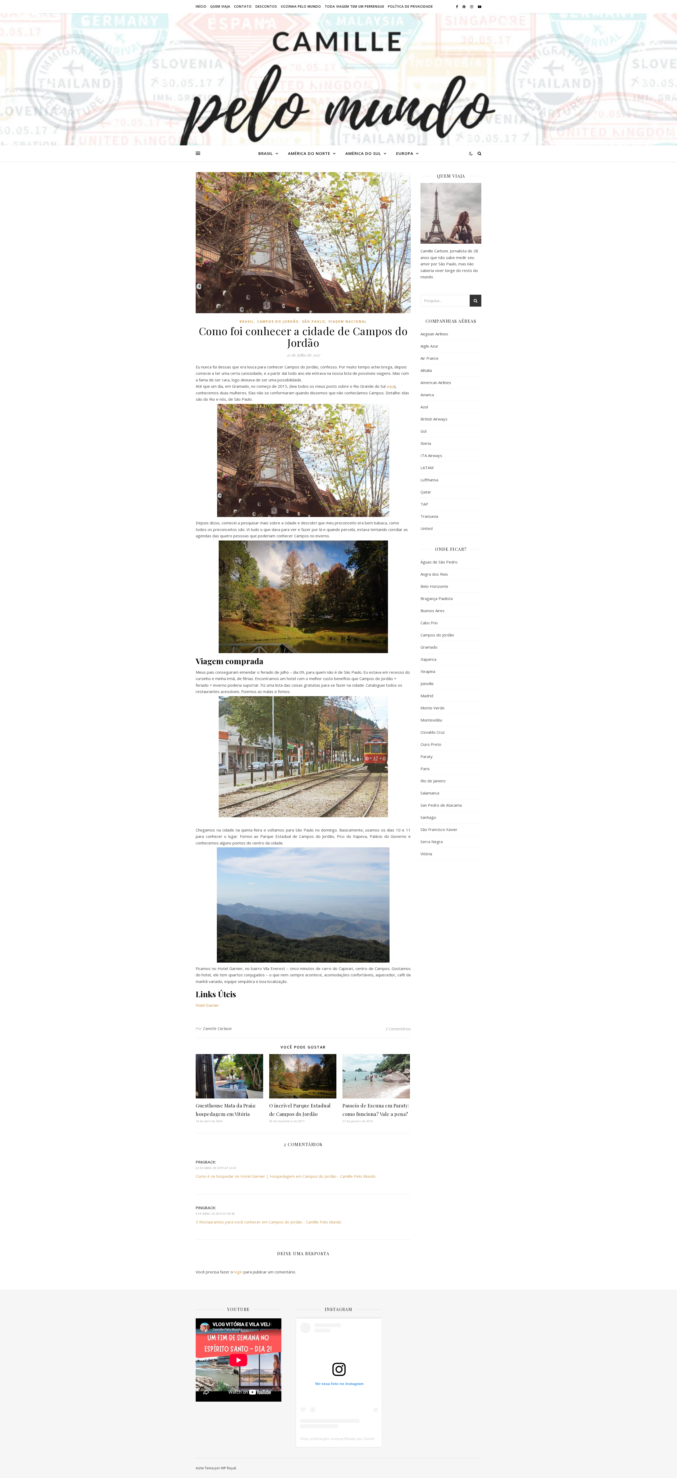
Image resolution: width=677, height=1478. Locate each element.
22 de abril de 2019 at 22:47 (216, 1168)
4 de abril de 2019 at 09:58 (215, 1214)
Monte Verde (432, 707)
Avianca (427, 394)
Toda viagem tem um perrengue (354, 6)
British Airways (433, 419)
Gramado (428, 647)
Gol (423, 431)
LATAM (426, 467)
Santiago (428, 817)
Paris (425, 768)
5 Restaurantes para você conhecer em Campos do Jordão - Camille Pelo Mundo (268, 1222)
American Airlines (435, 382)
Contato (243, 6)
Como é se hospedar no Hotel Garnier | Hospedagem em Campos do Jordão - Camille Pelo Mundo (286, 1176)
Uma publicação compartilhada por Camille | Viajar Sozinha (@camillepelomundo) (373, 1439)
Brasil (265, 153)
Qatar (425, 492)
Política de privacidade (410, 6)
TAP (424, 504)
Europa (404, 153)
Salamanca (429, 793)
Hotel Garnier (207, 1005)
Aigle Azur (429, 346)
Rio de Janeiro (433, 780)
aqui (390, 386)
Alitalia (426, 370)
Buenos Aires (432, 610)
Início (201, 6)
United (426, 528)
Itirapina (427, 671)
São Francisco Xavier (439, 829)
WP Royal (228, 1468)
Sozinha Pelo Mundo (301, 6)
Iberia (425, 443)
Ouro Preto (430, 744)
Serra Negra (431, 841)
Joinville (427, 683)
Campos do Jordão (278, 321)
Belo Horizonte (434, 586)
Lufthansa (429, 479)
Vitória (426, 853)
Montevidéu (431, 720)
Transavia (429, 516)
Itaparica (428, 659)
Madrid (426, 695)
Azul (424, 406)
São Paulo (313, 321)
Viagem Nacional (347, 321)
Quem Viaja (220, 6)
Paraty (426, 756)
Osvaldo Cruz (432, 732)
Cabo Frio (429, 622)
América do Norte (309, 153)
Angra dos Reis (434, 574)
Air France (429, 358)
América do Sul (363, 153)
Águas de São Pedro (439, 562)
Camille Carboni (217, 1028)
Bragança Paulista (436, 598)
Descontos (266, 6)
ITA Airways (431, 455)
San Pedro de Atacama (441, 805)
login (238, 1271)
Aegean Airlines (434, 333)
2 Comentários (398, 1028)
